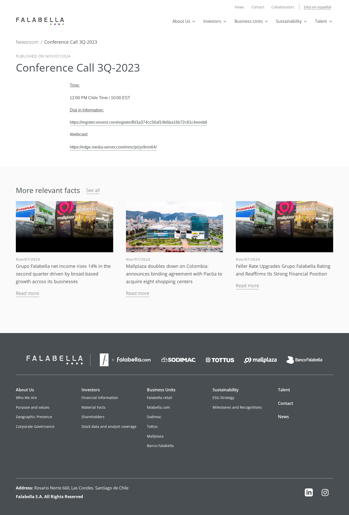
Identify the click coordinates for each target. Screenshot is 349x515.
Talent (321, 21)
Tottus (152, 426)
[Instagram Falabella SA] (325, 494)
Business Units (249, 21)
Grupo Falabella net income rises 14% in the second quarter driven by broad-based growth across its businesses (63, 273)
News (239, 7)
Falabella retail (159, 397)
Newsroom (27, 42)
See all (93, 190)
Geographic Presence (34, 416)
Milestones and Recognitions (237, 407)
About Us (181, 21)
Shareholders (93, 416)
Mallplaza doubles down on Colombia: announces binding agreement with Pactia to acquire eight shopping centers (174, 273)
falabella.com (158, 407)
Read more (27, 293)
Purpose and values (33, 407)
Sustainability (289, 21)
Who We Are (26, 397)
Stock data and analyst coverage (109, 426)
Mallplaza (155, 436)
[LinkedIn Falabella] (309, 494)
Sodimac (154, 416)
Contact (257, 7)
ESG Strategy (223, 397)
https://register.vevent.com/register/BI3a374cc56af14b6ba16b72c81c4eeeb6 (138, 122)
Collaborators (282, 7)
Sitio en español (317, 7)
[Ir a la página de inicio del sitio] (41, 21)
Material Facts (94, 407)
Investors (212, 21)
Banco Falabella (160, 445)
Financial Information (100, 397)
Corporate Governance (35, 426)
